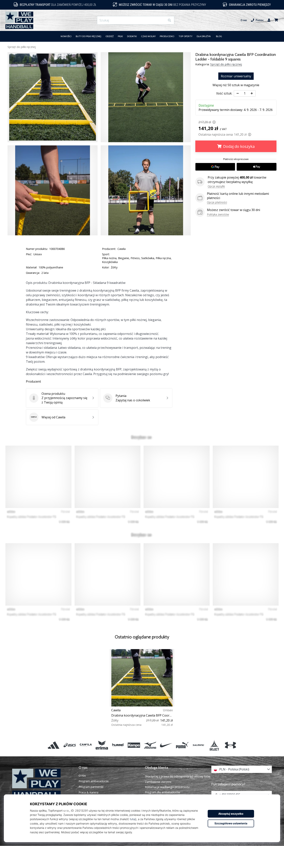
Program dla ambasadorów (162, 792)
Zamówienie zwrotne (158, 782)
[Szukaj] (169, 20)
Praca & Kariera (88, 792)
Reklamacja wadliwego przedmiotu (167, 787)
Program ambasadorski (94, 781)
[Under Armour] (230, 745)
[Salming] (198, 745)
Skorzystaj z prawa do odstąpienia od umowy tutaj (177, 776)
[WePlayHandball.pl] (42, 784)
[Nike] (166, 745)
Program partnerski (91, 787)
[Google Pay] (215, 167)
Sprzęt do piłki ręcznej (22, 47)
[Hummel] (118, 745)
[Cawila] (86, 745)
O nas (244, 20)
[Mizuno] (150, 745)
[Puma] (182, 745)
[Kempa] (134, 745)
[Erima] (102, 745)
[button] (162, 20)
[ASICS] (70, 745)
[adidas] (54, 745)
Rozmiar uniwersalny (236, 76)
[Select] (214, 745)
